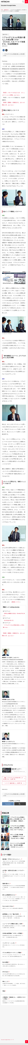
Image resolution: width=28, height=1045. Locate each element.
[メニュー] (26, 1)
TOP (2, 9)
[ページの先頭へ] (26, 1041)
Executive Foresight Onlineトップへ (7, 1039)
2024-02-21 (4, 46)
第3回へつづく (16, 602)
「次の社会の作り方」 (9, 620)
